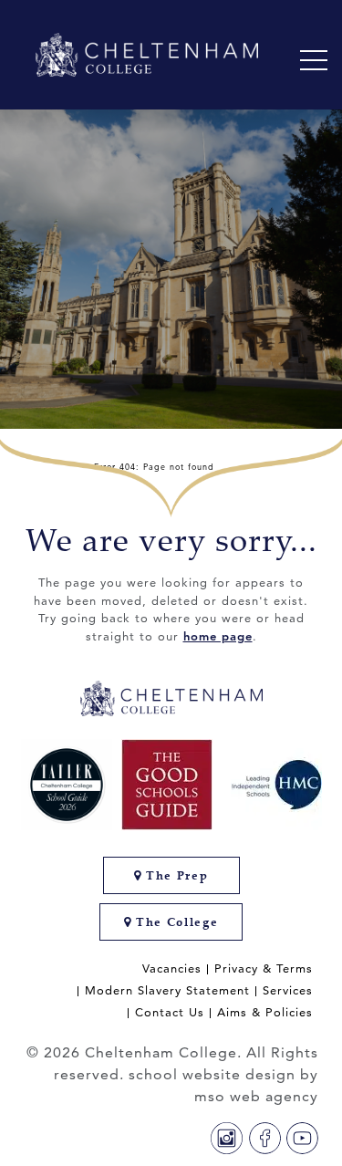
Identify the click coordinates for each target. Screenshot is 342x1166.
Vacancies (172, 968)
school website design (212, 1074)
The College (174, 922)
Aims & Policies (265, 1012)
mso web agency (256, 1096)
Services (288, 990)
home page (218, 636)
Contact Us (169, 1012)
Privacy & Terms (263, 968)
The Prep (174, 875)
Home (60, 466)
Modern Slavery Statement (167, 990)
